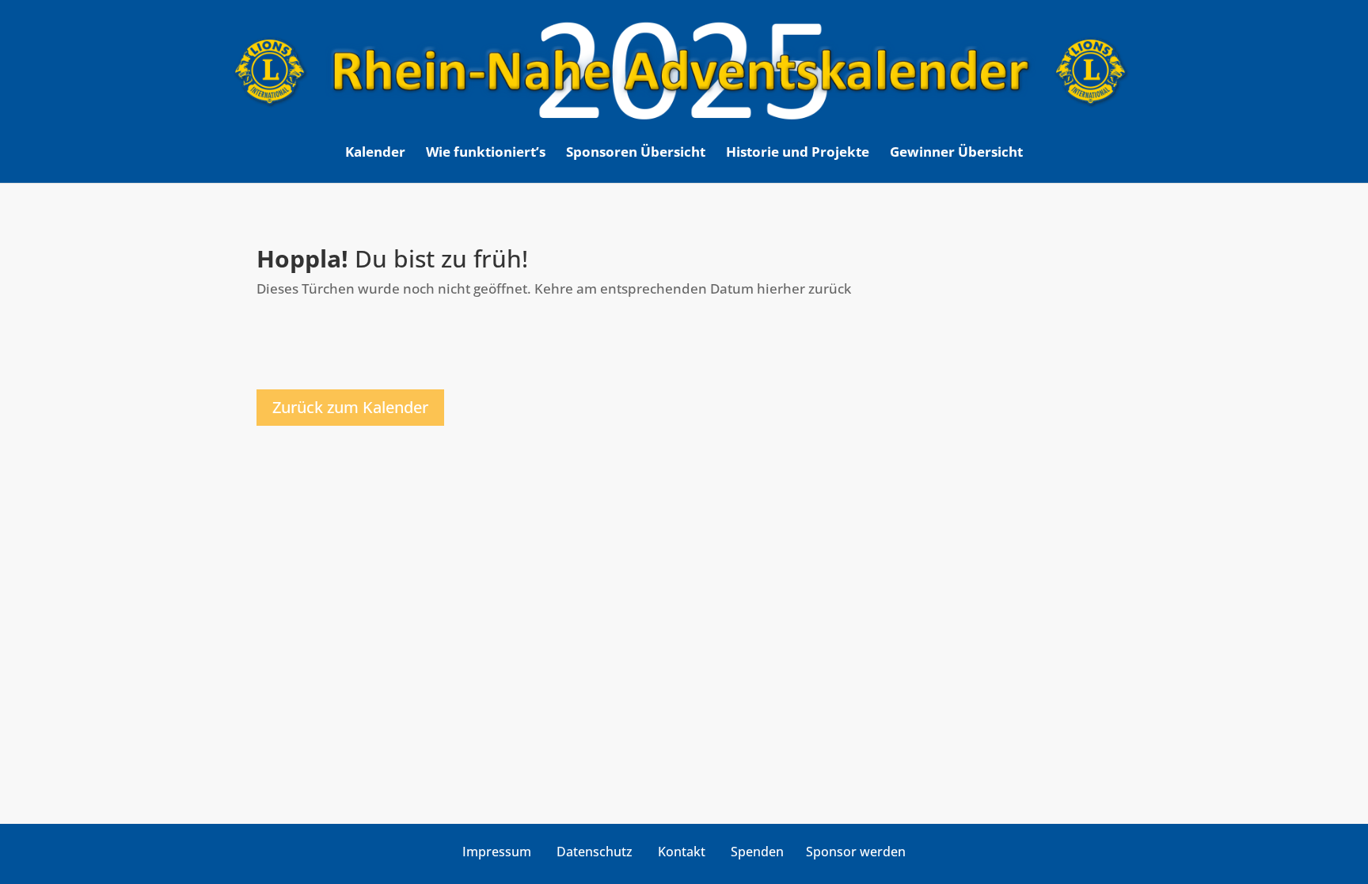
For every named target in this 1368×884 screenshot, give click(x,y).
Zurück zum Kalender (350, 407)
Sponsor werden (856, 851)
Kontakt (681, 851)
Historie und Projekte (797, 153)
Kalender (375, 153)
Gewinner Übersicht (956, 153)
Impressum (496, 851)
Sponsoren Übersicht (635, 153)
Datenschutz (595, 851)
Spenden (757, 851)
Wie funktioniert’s (485, 153)
